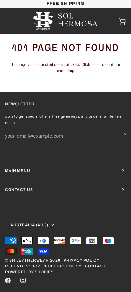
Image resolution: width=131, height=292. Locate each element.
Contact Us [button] (19, 189)
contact (95, 266)
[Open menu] (14, 21)
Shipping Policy (63, 266)
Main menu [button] (17, 170)
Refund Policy (22, 266)
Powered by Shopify (29, 272)
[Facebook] (8, 280)
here (95, 64)
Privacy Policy (82, 260)
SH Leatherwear (29, 260)
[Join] (120, 135)
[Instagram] (23, 280)
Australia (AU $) (29, 225)
